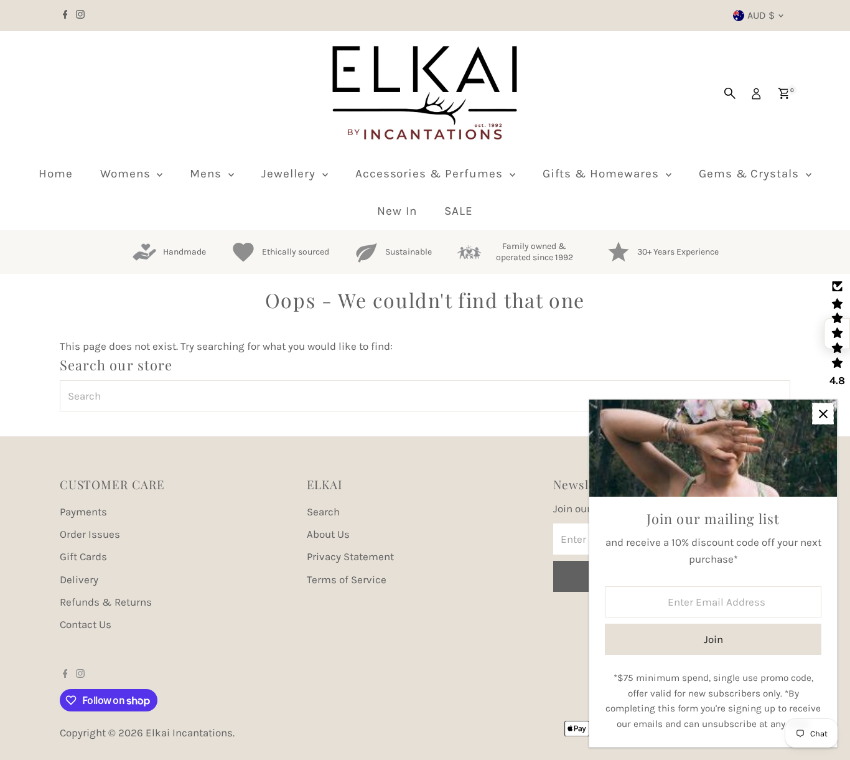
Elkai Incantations (189, 732)
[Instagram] (80, 15)
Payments (83, 511)
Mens (207, 174)
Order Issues (90, 534)
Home (56, 174)
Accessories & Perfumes (431, 174)
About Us (328, 534)
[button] (837, 333)
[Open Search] (730, 93)
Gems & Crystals (751, 174)
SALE (458, 211)
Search (323, 511)
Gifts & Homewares (603, 174)
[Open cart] (783, 93)
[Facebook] (65, 15)
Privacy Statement (350, 556)
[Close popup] (823, 414)
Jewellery (290, 174)
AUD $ (761, 15)
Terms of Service (346, 579)
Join (713, 639)
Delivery (79, 579)
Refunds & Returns (106, 602)
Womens (127, 174)
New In (397, 211)
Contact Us (85, 624)
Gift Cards (83, 556)
